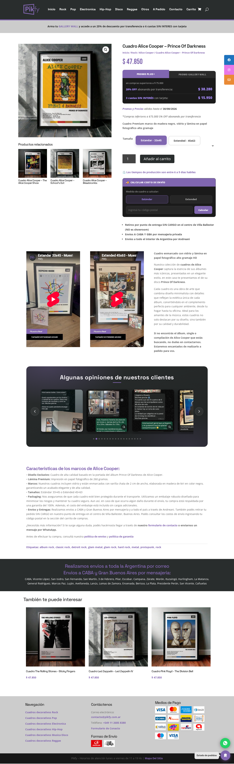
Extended (191, 199)
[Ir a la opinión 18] (140, 438)
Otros (145, 9)
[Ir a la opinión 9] (115, 438)
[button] (105, 49)
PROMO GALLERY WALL (192, 74)
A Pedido (159, 9)
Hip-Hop (105, 9)
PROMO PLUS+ (146, 74)
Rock (62, 9)
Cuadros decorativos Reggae (43, 740)
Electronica (88, 9)
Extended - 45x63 (184, 140)
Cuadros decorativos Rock (41, 712)
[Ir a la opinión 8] (113, 438)
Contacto (175, 9)
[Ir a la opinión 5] (104, 438)
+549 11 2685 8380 (114, 722)
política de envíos (95, 536)
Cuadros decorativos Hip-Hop (44, 729)
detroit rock (79, 547)
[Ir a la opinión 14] (129, 438)
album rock (47, 547)
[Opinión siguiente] (199, 411)
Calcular (203, 210)
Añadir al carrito (157, 158)
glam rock (110, 547)
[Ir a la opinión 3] (99, 438)
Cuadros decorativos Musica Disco (46, 735)
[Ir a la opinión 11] (121, 438)
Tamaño (128, 138)
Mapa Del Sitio (154, 758)
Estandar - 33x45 (151, 140)
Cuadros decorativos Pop (41, 718)
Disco (119, 9)
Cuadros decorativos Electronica (45, 723)
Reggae (132, 9)
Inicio (51, 9)
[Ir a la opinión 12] (123, 438)
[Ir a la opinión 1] (93, 438)
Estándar (147, 199)
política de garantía (121, 536)
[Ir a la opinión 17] (137, 438)
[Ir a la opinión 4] (102, 438)
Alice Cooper (146, 52)
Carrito (191, 9)
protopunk (147, 547)
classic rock (63, 547)
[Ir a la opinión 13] (126, 438)
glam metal (95, 547)
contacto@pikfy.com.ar (105, 717)
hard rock (124, 547)
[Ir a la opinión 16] (134, 438)
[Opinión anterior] (35, 411)
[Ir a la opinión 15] (132, 438)
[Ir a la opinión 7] (110, 438)
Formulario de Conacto (105, 728)
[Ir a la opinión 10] (118, 438)
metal (135, 547)
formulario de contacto (163, 525)
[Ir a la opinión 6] (107, 438)
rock (158, 547)
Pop (73, 9)
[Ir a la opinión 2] (96, 439)
